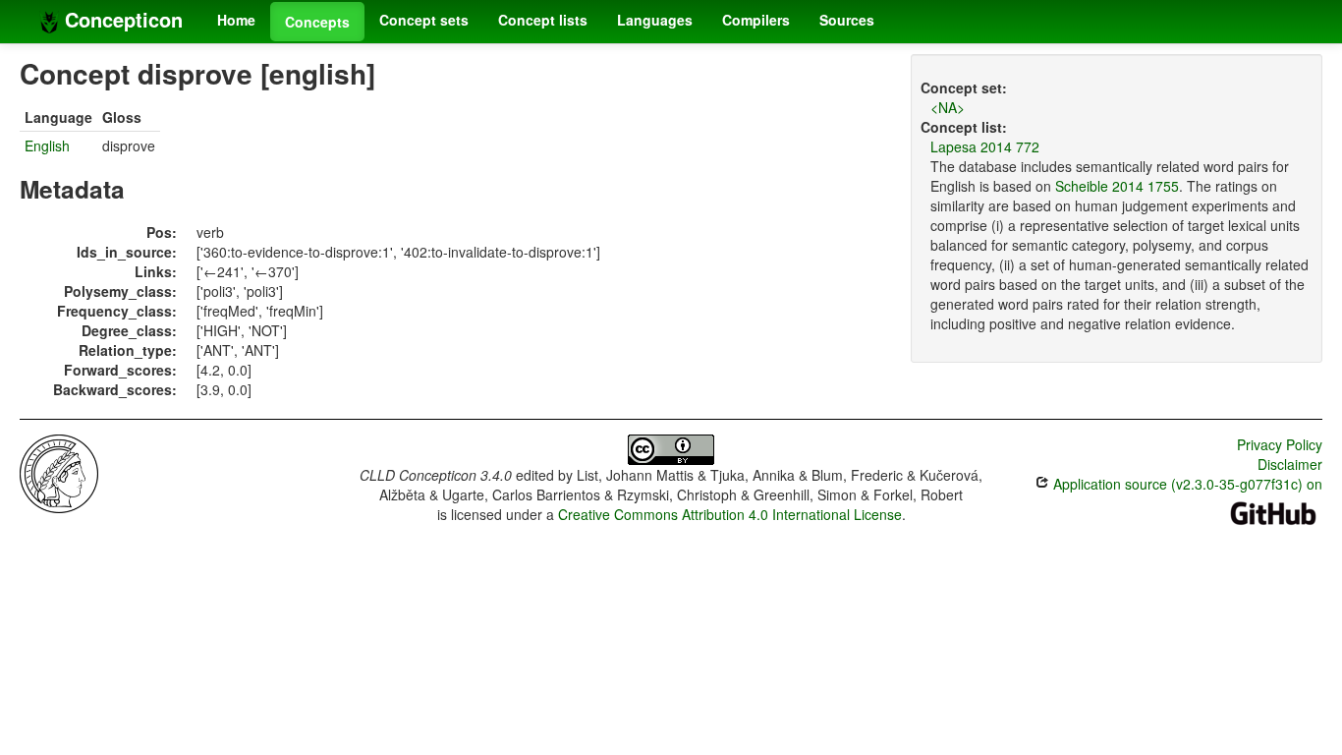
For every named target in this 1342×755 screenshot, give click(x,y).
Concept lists (542, 19)
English (47, 145)
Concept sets (424, 19)
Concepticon (121, 19)
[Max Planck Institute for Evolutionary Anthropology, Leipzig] (59, 472)
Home (236, 19)
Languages (655, 19)
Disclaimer (1290, 464)
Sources (846, 19)
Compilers (756, 19)
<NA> (947, 107)
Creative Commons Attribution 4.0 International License (730, 514)
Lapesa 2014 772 (984, 146)
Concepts (317, 21)
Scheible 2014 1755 (1117, 186)
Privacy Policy (1279, 444)
